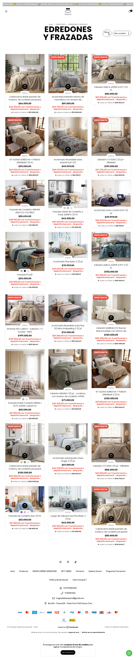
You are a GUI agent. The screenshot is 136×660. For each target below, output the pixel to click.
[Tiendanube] (68, 628)
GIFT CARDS (66, 571)
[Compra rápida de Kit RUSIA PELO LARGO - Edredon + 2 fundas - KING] (24, 318)
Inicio (51, 24)
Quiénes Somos (95, 571)
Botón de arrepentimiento (93, 632)
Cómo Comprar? (80, 580)
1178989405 (70, 593)
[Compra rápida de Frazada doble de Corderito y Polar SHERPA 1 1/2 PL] (68, 201)
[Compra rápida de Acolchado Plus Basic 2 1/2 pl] (68, 251)
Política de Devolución (58, 580)
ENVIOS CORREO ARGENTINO (45, 571)
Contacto (80, 571)
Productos (23, 571)
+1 (28, 512)
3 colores (25, 93)
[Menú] (6, 11)
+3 (28, 271)
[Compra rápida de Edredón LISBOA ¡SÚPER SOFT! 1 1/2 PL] (111, 76)
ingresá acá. (74, 632)
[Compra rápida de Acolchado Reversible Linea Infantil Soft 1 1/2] (68, 149)
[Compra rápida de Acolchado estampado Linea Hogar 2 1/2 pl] (68, 447)
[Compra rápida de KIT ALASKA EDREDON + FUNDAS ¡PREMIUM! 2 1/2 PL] (111, 381)
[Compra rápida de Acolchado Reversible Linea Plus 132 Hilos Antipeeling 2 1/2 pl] (68, 315)
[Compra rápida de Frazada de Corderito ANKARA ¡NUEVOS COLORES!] (24, 199)
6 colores (68, 258)
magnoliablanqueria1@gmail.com (70, 598)
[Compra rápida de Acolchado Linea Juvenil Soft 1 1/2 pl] (111, 200)
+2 (71, 208)
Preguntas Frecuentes (116, 571)
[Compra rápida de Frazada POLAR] (24, 264)
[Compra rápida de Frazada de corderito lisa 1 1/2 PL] (24, 505)
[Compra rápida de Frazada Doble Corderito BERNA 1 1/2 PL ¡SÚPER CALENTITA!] (24, 392)
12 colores (25, 206)
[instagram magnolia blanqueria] (60, 562)
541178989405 (70, 588)
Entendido (68, 652)
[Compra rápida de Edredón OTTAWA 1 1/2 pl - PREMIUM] (111, 455)
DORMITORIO (61, 24)
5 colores (68, 93)
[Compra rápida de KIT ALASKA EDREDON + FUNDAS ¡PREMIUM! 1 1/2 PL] (24, 149)
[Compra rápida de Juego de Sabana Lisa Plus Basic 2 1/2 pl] (68, 505)
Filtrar (106, 32)
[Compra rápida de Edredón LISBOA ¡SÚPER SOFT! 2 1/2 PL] (111, 254)
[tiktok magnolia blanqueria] (75, 562)
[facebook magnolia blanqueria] (68, 562)
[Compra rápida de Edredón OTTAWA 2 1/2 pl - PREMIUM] (111, 149)
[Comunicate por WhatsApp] (129, 653)
